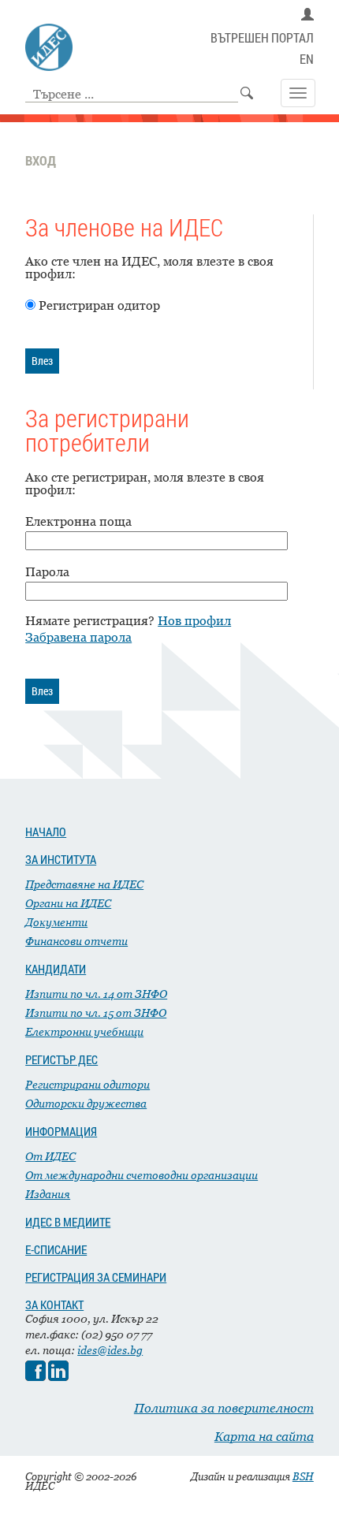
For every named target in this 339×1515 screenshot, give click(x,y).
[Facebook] (35, 1376)
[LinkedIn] (58, 1376)
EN (307, 59)
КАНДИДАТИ (55, 969)
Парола (47, 571)
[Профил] (307, 15)
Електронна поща (78, 521)
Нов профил (194, 620)
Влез (42, 360)
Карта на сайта (264, 1436)
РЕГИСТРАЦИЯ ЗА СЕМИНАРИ (95, 1277)
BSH (303, 1476)
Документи (56, 922)
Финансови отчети (76, 940)
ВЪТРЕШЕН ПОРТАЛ (262, 38)
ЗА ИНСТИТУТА (60, 859)
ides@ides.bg (110, 1350)
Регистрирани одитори (87, 1084)
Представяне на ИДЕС (84, 884)
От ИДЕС (50, 1156)
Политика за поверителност (224, 1407)
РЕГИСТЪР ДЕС (61, 1059)
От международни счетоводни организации (141, 1175)
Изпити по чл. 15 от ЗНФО (95, 1012)
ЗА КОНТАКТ (54, 1304)
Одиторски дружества (86, 1103)
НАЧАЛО (45, 831)
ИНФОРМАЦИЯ (61, 1131)
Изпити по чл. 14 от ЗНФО (96, 993)
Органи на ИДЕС (68, 903)
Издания (47, 1193)
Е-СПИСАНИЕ (56, 1249)
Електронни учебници (84, 1031)
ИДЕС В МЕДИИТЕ (67, 1222)
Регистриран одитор (99, 305)
